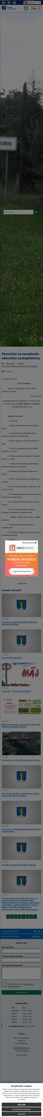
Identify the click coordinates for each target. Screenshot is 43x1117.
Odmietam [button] (21, 1114)
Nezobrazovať (28, 542)
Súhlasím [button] (22, 1105)
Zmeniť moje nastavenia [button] (21, 1109)
